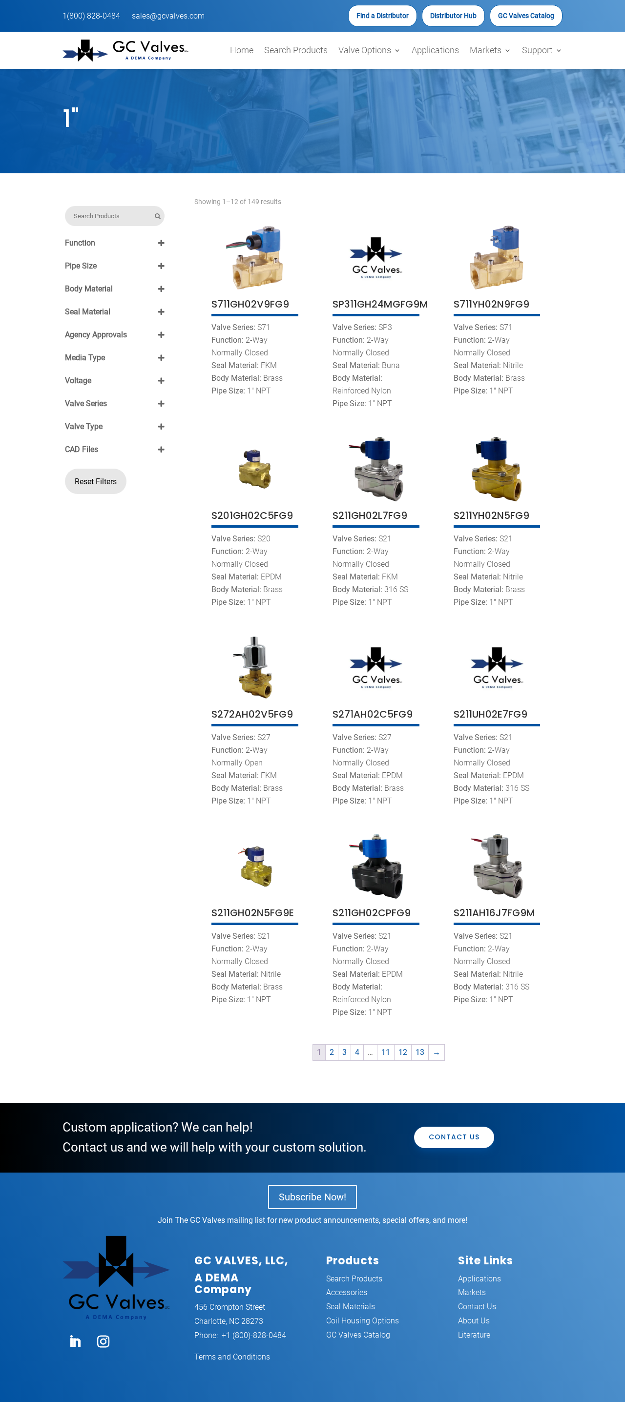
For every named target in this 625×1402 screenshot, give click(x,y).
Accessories (346, 1292)
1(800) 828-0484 (91, 16)
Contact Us (454, 1137)
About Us (474, 1320)
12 (402, 1052)
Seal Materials (350, 1306)
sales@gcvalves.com (168, 16)
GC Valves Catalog (526, 16)
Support (537, 50)
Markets (485, 50)
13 (420, 1052)
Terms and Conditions (232, 1356)
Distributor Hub (453, 16)
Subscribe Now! (312, 1197)
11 (385, 1052)
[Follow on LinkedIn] (74, 1342)
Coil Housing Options (362, 1320)
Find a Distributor (382, 16)
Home (241, 50)
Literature (474, 1335)
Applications (435, 50)
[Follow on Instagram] (103, 1342)
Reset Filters (96, 481)
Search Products (296, 50)
